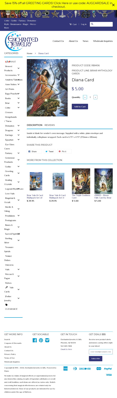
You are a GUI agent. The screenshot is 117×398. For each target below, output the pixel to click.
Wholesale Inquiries (103, 41)
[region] (58, 5)
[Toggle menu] (18, 68)
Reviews (50, 125)
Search (7, 339)
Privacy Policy (10, 354)
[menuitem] (13, 61)
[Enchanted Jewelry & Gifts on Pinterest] (41, 341)
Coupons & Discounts (13, 343)
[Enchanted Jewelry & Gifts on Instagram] (47, 341)
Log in (83, 24)
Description (34, 125)
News (85, 41)
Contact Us (58, 41)
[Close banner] (113, 5)
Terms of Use (9, 358)
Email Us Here (66, 349)
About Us (73, 41)
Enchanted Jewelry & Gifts (35, 368)
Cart (74, 24)
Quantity (76, 97)
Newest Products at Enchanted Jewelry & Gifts (58, 14)
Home (29, 53)
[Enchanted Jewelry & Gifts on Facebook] (35, 341)
